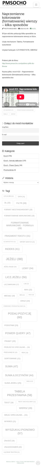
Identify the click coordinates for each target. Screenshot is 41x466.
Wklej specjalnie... (16, 415)
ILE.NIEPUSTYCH (10, 241)
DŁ (7, 203)
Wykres (10, 421)
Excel (33, 28)
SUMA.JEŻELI (12, 383)
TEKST (8, 403)
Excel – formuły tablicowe (13, 161)
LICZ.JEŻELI (16, 277)
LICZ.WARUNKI (11, 284)
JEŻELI (14, 259)
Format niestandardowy (18, 210)
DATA (21, 197)
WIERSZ (13, 114)
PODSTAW (11, 325)
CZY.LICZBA (9, 196)
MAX (28, 290)
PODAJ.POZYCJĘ (19, 315)
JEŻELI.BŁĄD (10, 267)
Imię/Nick (5, 127)
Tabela (5, 114)
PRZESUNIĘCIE (10, 352)
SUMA (11, 366)
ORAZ (25, 301)
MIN (22, 295)
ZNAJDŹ (9, 441)
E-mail (4, 134)
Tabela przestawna (19, 393)
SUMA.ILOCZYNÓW (19, 375)
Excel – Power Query (11, 165)
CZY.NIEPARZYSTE (8, 110)
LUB (26, 284)
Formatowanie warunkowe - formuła (19, 225)
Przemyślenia (8, 170)
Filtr (21, 203)
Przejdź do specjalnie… (17, 347)
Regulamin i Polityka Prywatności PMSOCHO (20, 462)
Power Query (18, 333)
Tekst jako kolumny (27, 402)
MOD (31, 294)
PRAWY (10, 341)
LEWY (27, 268)
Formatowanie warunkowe (25, 110)
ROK (25, 352)
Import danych (27, 242)
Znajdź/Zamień (13, 447)
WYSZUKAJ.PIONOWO (20, 431)
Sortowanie (12, 358)
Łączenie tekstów (12, 452)
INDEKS (12, 249)
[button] (36, 4)
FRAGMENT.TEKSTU (17, 236)
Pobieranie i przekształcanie (14, 306)
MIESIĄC (9, 296)
